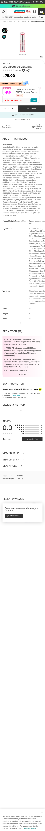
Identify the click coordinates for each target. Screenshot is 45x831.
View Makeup (11, 453)
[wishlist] (23, 70)
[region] (22, 820)
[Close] (42, 812)
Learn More (16, 395)
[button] (41, 11)
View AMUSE (10, 466)
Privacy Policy (30, 828)
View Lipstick (11, 459)
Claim (34, 100)
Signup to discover (12, 516)
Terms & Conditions (15, 397)
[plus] (12, 108)
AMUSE (6, 63)
